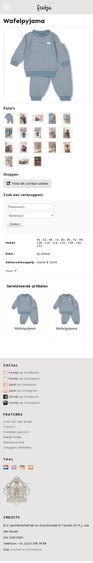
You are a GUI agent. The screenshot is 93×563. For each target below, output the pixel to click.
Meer (10, 271)
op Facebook (23, 372)
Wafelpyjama (24, 328)
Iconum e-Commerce (26, 549)
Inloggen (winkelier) (17, 447)
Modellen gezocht (16, 432)
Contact (9, 427)
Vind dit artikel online (29, 183)
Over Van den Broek (17, 421)
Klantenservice (13, 442)
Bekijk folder (12, 437)
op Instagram (24, 378)
